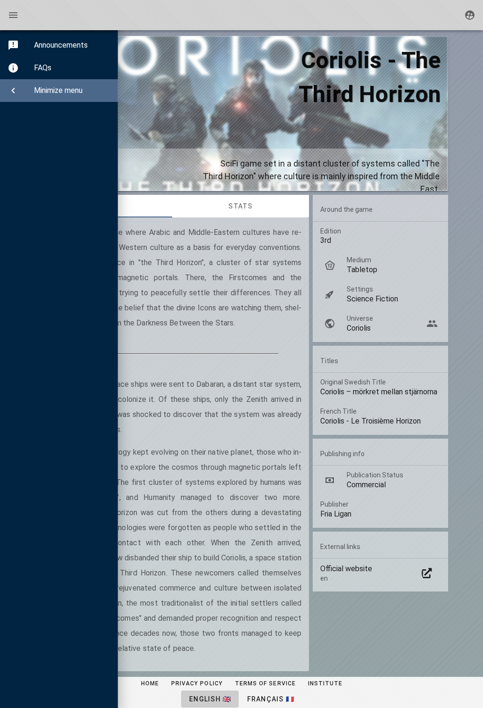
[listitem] (380, 323)
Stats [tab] (240, 206)
